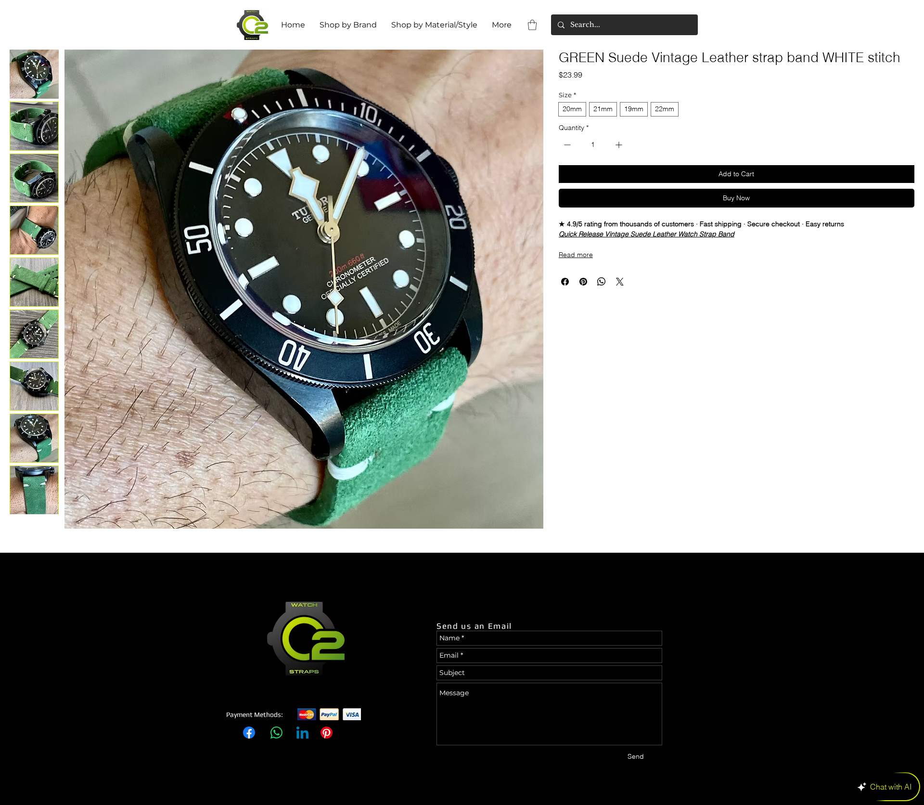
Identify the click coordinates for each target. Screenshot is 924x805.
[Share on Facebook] (565, 281)
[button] (532, 25)
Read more (576, 254)
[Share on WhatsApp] (601, 281)
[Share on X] (620, 281)
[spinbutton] (593, 144)
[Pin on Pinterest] (583, 281)
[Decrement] (566, 144)
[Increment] (620, 144)
